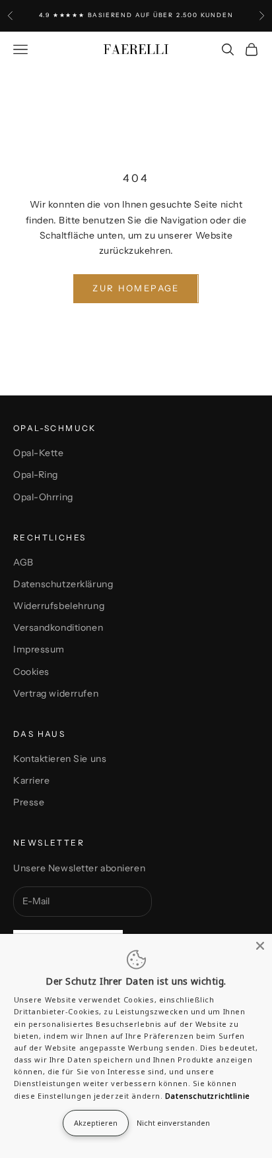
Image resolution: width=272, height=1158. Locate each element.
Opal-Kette (38, 453)
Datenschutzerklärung (63, 584)
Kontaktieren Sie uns (59, 759)
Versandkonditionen (58, 627)
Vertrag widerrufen (55, 693)
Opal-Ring (35, 474)
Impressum (39, 649)
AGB (23, 562)
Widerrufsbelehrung (58, 606)
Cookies (31, 672)
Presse (28, 802)
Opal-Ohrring (43, 497)
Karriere (31, 780)
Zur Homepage (135, 288)
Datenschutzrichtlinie (207, 1096)
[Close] (260, 945)
